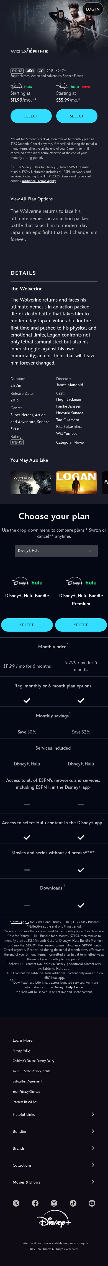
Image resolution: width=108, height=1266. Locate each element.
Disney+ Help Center (68, 987)
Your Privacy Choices (26, 1092)
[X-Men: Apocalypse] (31, 482)
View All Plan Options (32, 199)
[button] (54, 1114)
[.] (16, 1203)
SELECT (31, 116)
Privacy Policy (21, 1051)
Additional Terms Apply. (39, 181)
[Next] (98, 482)
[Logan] (76, 482)
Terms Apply (20, 922)
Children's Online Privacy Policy (33, 1061)
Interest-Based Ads (25, 1102)
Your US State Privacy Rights (31, 1071)
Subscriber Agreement (27, 1081)
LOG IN (93, 9)
